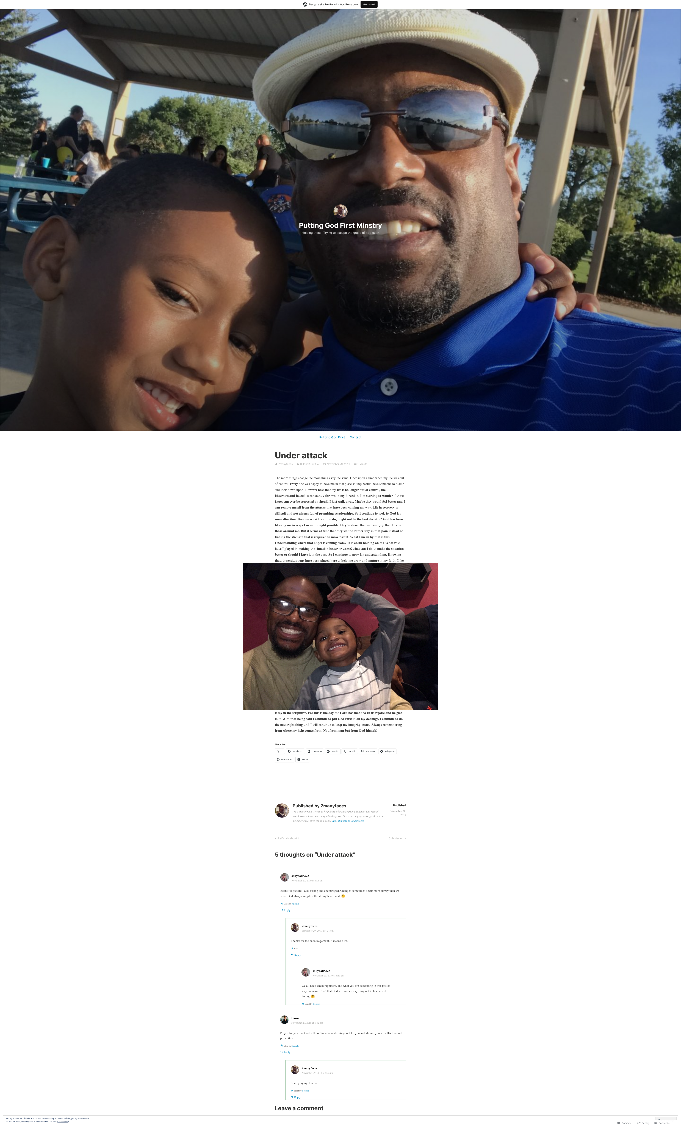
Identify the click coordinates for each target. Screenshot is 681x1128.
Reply (287, 910)
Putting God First (332, 437)
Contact (356, 437)
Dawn (295, 1018)
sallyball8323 (300, 875)
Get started (369, 4)
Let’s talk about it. (287, 838)
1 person (316, 1003)
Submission (396, 838)
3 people (295, 903)
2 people (295, 1045)
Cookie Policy (63, 1121)
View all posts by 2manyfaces (348, 820)
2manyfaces (285, 463)
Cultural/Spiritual (309, 463)
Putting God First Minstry (340, 225)
